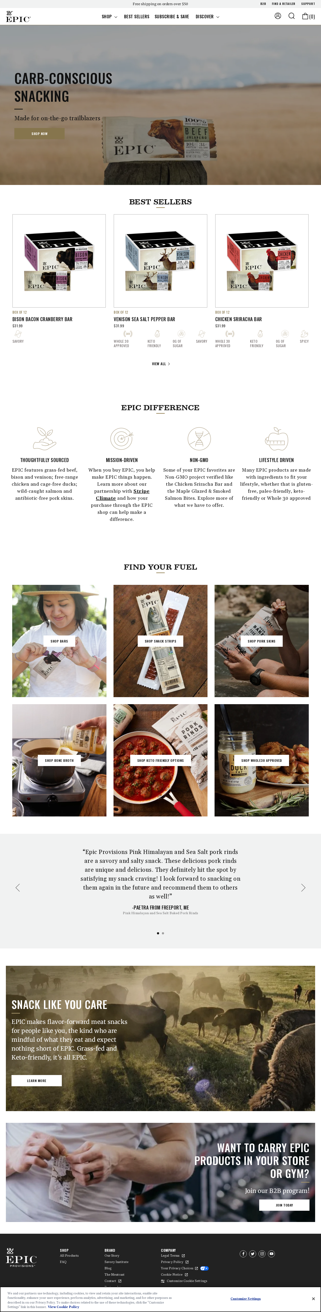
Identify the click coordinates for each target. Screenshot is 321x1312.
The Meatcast (115, 1275)
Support (308, 4)
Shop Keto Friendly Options (160, 760)
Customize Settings (246, 1299)
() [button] (312, 16)
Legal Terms (170, 1256)
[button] (292, 16)
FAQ (63, 1262)
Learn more (37, 1080)
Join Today (284, 1205)
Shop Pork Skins (262, 641)
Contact (110, 1281)
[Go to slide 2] (163, 933)
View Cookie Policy (63, 1307)
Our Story (112, 1256)
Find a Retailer (283, 4)
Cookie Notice (172, 1275)
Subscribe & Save (172, 16)
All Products (69, 1256)
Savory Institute (117, 1262)
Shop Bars (59, 641)
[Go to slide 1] (158, 933)
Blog (108, 1268)
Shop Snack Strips (160, 641)
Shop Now (39, 133)
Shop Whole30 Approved (261, 760)
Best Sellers (136, 16)
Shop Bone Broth (59, 760)
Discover (205, 16)
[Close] (313, 1298)
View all (159, 363)
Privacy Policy (172, 1262)
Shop (107, 16)
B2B (263, 4)
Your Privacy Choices (177, 1268)
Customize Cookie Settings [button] (187, 1281)
